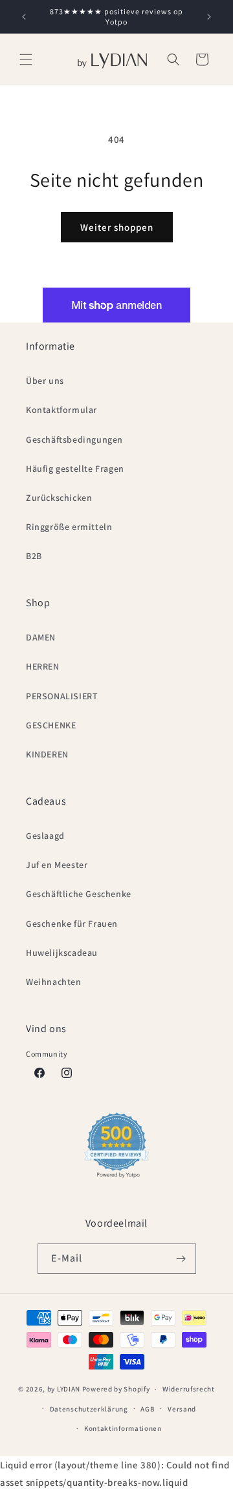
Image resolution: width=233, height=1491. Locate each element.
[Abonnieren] (181, 1258)
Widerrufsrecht (188, 1388)
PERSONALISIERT (62, 696)
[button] (26, 59)
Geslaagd (45, 835)
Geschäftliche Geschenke (78, 894)
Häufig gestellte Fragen (75, 468)
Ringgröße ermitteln (69, 527)
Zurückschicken (59, 497)
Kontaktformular (61, 410)
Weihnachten (54, 982)
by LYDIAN (63, 1388)
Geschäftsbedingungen (74, 439)
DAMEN (41, 637)
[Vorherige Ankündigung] (24, 17)
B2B (34, 556)
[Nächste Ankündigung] (209, 17)
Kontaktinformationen (123, 1428)
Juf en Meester (56, 865)
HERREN (43, 666)
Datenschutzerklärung (89, 1408)
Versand (182, 1408)
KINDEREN (47, 754)
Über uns (45, 380)
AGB (147, 1408)
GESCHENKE (51, 725)
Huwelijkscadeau (62, 952)
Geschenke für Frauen (72, 923)
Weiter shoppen (116, 227)
